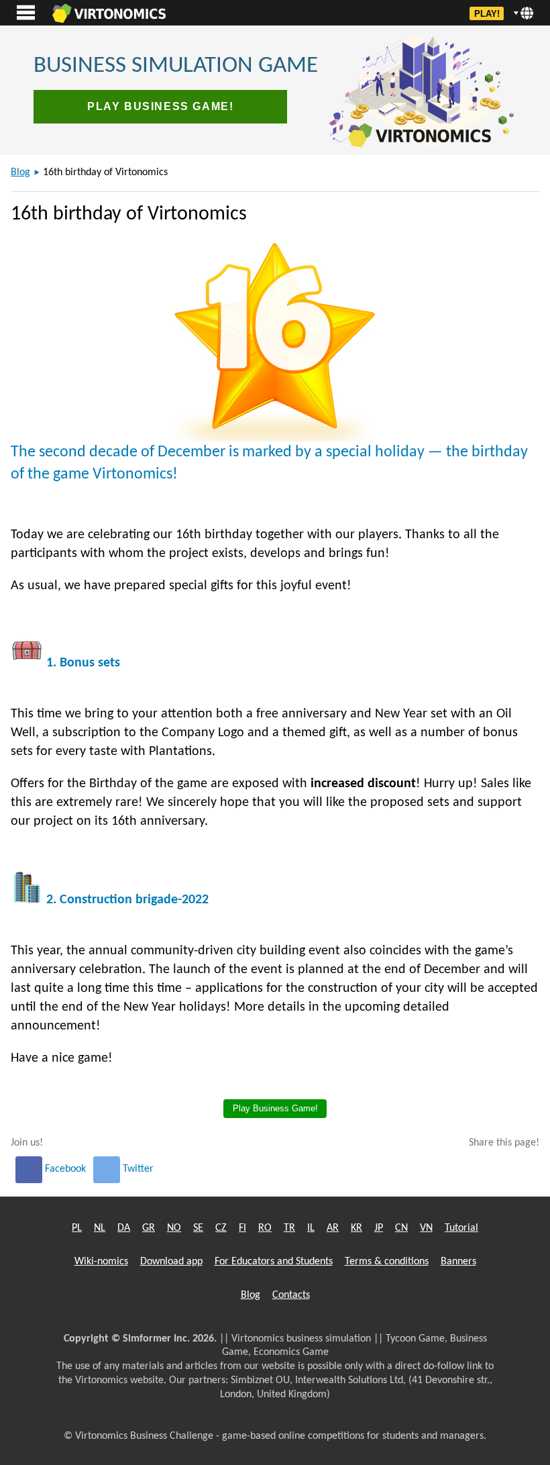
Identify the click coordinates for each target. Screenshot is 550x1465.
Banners (458, 1261)
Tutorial (461, 1228)
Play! (487, 14)
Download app (171, 1261)
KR (356, 1228)
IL (311, 1228)
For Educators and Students (274, 1261)
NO (174, 1228)
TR (289, 1228)
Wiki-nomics (101, 1261)
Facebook (65, 1169)
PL (77, 1228)
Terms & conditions (387, 1261)
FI (242, 1228)
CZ (221, 1228)
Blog (20, 172)
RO (265, 1228)
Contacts (291, 1295)
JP (378, 1228)
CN (401, 1228)
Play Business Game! (160, 106)
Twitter (137, 1169)
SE (198, 1228)
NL (99, 1228)
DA (123, 1228)
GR (148, 1228)
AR (333, 1228)
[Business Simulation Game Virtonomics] (108, 12)
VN (426, 1228)
